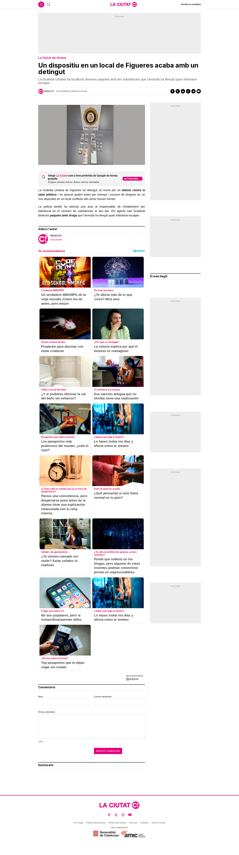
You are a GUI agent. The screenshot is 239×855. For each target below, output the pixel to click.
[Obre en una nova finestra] (106, 834)
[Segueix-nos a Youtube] (130, 815)
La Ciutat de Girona (52, 57)
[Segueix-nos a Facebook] (109, 815)
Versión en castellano (191, 4)
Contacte (144, 822)
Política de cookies (117, 822)
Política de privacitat (95, 822)
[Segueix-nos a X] (116, 815)
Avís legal (78, 822)
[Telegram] (193, 91)
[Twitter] (178, 91)
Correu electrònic (103, 696)
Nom (40, 696)
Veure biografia (56, 239)
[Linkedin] (183, 91)
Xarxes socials (159, 822)
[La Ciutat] (124, 4)
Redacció (49, 91)
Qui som (133, 822)
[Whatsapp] (188, 91)
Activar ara (131, 178)
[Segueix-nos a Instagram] (123, 815)
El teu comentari (46, 712)
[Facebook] (172, 91)
